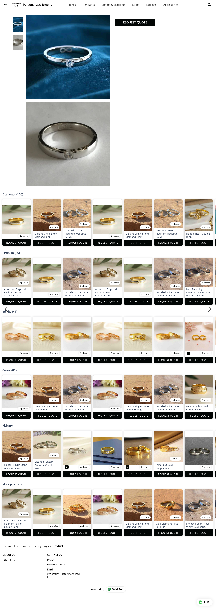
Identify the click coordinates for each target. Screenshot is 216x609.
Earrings (151, 5)
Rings (72, 5)
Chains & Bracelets (113, 5)
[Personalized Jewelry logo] (16, 4)
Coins (135, 5)
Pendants (89, 5)
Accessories (170, 5)
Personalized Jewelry (37, 4)
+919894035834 (56, 564)
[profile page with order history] (209, 4)
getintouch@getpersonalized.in (63, 575)
